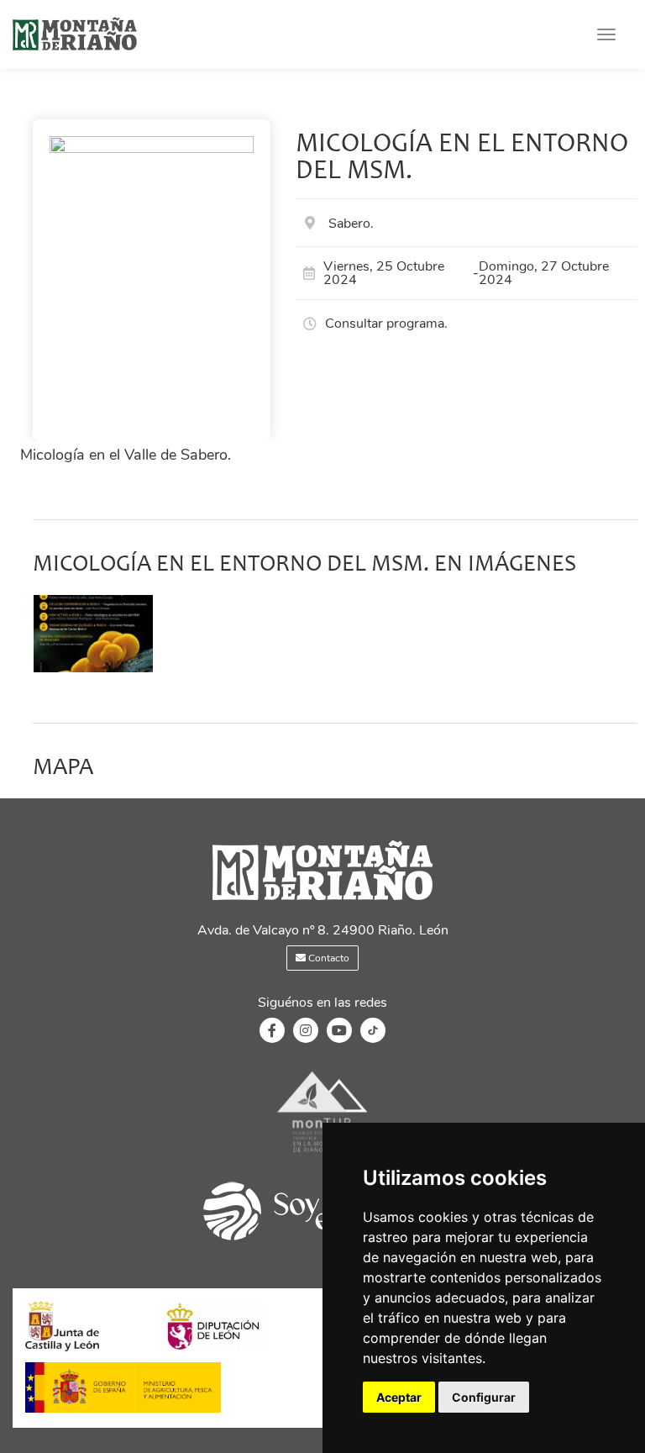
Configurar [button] (484, 1397)
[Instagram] (305, 1031)
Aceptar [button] (399, 1397)
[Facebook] (272, 1031)
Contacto (327, 958)
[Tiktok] (372, 1038)
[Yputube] (339, 1031)
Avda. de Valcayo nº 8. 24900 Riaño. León (322, 930)
